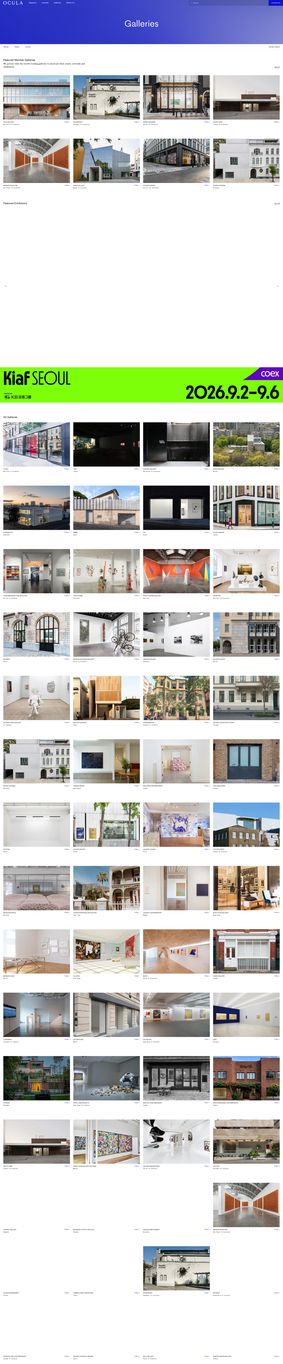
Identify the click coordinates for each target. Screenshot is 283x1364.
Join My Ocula (275, 3)
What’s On (70, 3)
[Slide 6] (193, 364)
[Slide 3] (89, 364)
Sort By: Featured (274, 47)
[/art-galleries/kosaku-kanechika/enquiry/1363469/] (12, 2)
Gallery (17, 47)
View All (277, 67)
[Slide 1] (19, 364)
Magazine (32, 3)
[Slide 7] (228, 364)
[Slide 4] (124, 364)
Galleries (57, 3)
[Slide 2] (54, 364)
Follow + (67, 122)
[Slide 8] (263, 364)
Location (28, 47)
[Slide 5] (159, 364)
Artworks (45, 3)
